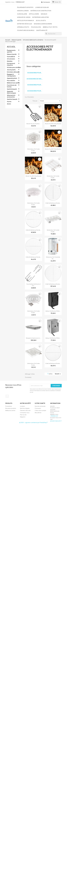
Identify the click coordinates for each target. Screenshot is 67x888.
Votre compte (40, 403)
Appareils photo (23, 27)
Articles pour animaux (25, 20)
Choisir (50, 101)
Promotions (8, 406)
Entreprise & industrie (40, 17)
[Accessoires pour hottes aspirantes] (35, 70)
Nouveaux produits (10, 408)
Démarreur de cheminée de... (53, 257)
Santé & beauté (41, 30)
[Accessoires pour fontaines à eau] (35, 82)
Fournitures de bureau (25, 30)
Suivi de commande (40, 406)
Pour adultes (36, 27)
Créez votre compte (40, 410)
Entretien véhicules (24, 24)
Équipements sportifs (25, 7)
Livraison (22, 406)
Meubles (44, 14)
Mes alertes (38, 412)
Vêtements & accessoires (11, 96)
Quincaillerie (22, 14)
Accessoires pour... (34, 73)
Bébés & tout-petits (50, 27)
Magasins (22, 417)
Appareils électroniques (11, 92)
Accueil (11, 46)
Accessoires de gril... (35, 79)
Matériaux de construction (40, 11)
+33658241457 (20, 2)
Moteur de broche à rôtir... (53, 311)
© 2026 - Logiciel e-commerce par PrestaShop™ (33, 422)
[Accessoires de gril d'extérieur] (35, 76)
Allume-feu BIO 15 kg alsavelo (53, 149)
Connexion (38, 408)
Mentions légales (25, 408)
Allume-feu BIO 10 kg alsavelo (53, 123)
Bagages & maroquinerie (43, 24)
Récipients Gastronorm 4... (33, 338)
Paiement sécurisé (25, 410)
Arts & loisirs (34, 14)
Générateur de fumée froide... (33, 149)
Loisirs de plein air (42, 7)
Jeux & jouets (41, 20)
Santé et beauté (12, 99)
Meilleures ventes (10, 410)
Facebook (7, 396)
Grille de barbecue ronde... (53, 203)
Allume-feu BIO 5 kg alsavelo (33, 176)
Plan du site (23, 415)
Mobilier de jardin (23, 17)
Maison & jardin (23, 11)
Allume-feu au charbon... (33, 123)
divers (9, 104)
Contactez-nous (24, 412)
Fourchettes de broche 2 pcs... (33, 284)
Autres (9, 101)
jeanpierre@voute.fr (56, 421)
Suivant (58, 374)
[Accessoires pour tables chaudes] (35, 89)
